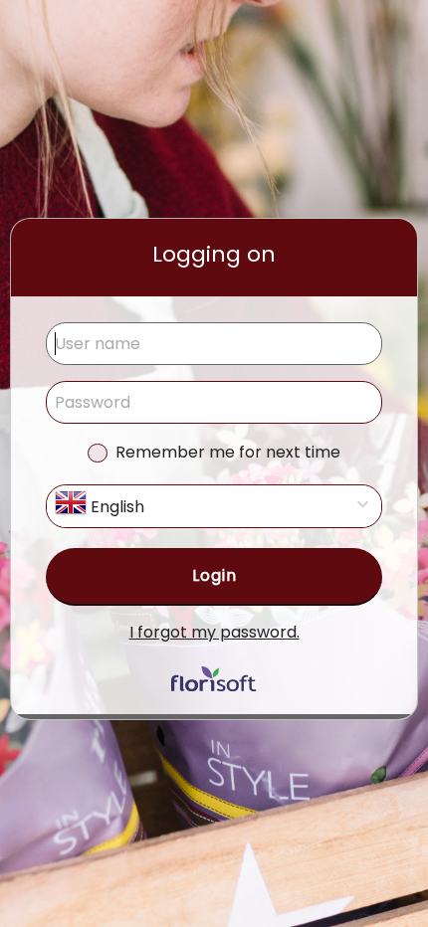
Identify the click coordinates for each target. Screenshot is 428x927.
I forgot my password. (214, 632)
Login (214, 575)
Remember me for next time (227, 452)
